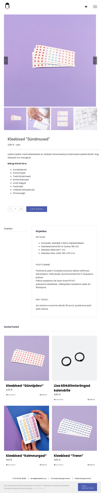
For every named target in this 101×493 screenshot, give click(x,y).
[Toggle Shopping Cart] (86, 6)
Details (44, 395)
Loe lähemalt (39, 488)
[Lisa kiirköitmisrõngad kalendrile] (74, 358)
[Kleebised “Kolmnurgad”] (26, 428)
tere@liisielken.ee (38, 478)
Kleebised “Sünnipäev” (25, 385)
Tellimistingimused (83, 478)
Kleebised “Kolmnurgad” (26, 456)
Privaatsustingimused (60, 478)
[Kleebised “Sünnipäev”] (26, 358)
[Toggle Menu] (95, 7)
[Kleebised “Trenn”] (74, 428)
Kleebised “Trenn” (68, 456)
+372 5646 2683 (19, 478)
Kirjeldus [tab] (8, 228)
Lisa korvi (36, 209)
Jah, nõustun (87, 487)
